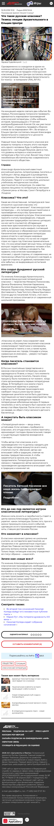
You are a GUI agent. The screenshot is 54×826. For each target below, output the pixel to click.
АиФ (25, 62)
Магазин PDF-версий (13, 735)
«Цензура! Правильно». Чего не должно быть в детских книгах (24, 322)
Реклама (6, 731)
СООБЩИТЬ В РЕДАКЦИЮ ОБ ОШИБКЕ (21, 745)
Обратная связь (10, 742)
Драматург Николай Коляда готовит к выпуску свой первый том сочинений (30, 680)
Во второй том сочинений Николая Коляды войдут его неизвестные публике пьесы (26, 611)
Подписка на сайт (23, 731)
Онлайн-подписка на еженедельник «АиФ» (25, 738)
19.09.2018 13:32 (7, 10)
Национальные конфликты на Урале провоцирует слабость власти (26, 688)
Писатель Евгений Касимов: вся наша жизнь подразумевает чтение (25, 489)
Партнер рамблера (24, 813)
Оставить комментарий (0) (27, 644)
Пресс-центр (42, 731)
